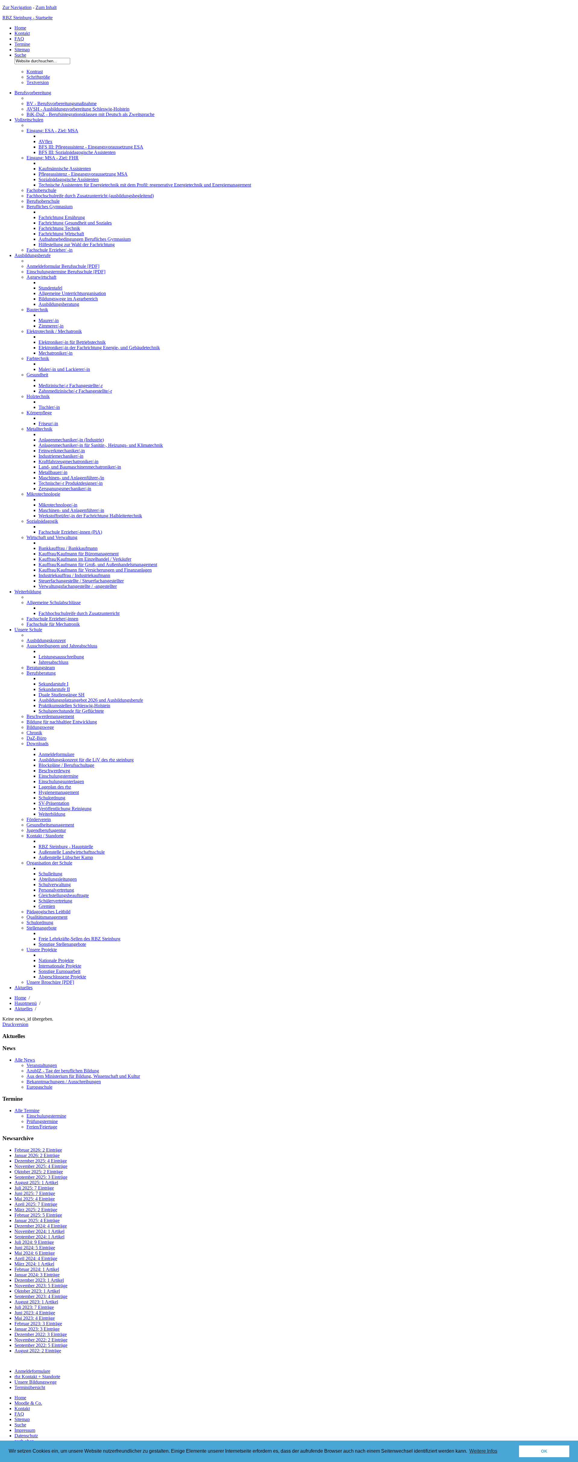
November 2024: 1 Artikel (39, 1231)
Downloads (37, 743)
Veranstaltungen (41, 1065)
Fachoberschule (41, 190)
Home (20, 27)
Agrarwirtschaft (41, 277)
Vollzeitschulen (28, 119)
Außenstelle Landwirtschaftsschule (72, 852)
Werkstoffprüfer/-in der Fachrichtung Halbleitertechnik (90, 515)
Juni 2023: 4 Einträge (34, 1312)
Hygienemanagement (59, 792)
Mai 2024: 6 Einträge (34, 1253)
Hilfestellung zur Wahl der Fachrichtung (77, 244)
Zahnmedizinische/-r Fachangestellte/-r (75, 391)
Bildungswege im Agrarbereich (68, 298)
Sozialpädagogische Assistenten (69, 179)
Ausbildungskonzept (46, 640)
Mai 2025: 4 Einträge (34, 1198)
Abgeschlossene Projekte (62, 976)
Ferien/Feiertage (41, 1126)
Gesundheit (37, 374)
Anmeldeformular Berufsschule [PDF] (62, 266)
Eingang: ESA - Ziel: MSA (52, 130)
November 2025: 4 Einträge (40, 1166)
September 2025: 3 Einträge (40, 1177)
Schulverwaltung (55, 884)
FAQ (19, 38)
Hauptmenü (25, 1003)
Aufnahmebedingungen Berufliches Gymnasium (85, 239)
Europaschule (39, 1087)
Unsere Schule (28, 629)
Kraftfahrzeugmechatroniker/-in (68, 461)
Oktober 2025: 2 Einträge (38, 1171)
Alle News (24, 1059)
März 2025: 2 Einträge (35, 1209)
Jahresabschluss (53, 662)
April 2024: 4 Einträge (35, 1258)
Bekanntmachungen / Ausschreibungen (63, 1081)
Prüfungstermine (42, 1121)
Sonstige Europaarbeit (59, 971)
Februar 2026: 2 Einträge (38, 1150)
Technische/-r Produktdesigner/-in (71, 483)
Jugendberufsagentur (46, 830)
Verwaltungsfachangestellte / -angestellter (78, 586)
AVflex (45, 141)
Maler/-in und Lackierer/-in (64, 369)
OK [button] (544, 1451)
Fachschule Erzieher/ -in (49, 250)
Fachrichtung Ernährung (62, 217)
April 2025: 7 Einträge (35, 1204)
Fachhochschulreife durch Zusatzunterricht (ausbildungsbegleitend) (90, 195)
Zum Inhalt (46, 7)
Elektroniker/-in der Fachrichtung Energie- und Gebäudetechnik (99, 347)
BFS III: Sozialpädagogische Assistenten (77, 152)
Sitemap (22, 49)
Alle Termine (26, 1110)
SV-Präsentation (54, 803)
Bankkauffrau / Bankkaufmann (68, 548)
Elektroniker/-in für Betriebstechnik (72, 342)
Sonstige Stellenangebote (62, 944)
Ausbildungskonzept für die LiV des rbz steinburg (86, 759)
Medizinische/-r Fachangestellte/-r (71, 385)
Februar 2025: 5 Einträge (38, 1215)
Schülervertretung (55, 900)
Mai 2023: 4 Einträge (34, 1318)
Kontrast (34, 71)
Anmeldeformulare (56, 754)
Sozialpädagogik (42, 521)
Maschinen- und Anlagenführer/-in (71, 510)
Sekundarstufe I (53, 683)
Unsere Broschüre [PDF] (50, 982)
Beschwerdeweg (54, 770)
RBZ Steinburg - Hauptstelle (66, 846)
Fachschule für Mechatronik (53, 624)
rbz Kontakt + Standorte (37, 1376)
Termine (22, 44)
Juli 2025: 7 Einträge (34, 1188)
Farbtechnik (37, 358)
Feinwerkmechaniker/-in (62, 450)
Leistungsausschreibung (61, 656)
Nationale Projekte (56, 960)
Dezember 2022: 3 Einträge (40, 1334)
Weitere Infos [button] (483, 1451)
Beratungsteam (40, 667)
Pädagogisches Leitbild (48, 911)
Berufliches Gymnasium (49, 206)
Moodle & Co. (28, 1403)
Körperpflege (39, 412)
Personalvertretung (56, 890)
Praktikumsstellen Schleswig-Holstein (74, 705)
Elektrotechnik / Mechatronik (54, 331)
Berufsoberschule (43, 201)
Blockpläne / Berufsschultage (66, 765)
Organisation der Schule (49, 862)
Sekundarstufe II (54, 689)
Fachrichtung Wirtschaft (61, 233)
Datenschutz (26, 1435)
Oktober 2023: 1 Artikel (37, 1291)
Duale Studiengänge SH (62, 694)
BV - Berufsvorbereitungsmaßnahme (61, 103)
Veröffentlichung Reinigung (65, 808)
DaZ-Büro (36, 738)
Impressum (24, 1430)
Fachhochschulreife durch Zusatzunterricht (79, 613)
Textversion (37, 82)
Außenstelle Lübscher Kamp (66, 857)
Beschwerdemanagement (50, 716)
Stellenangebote (41, 927)
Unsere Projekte (41, 949)
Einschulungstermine (58, 776)
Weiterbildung (27, 591)
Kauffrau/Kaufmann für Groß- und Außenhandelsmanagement (98, 564)
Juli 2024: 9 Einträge (34, 1242)
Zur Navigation (17, 7)
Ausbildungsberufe (32, 255)
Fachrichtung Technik (59, 228)
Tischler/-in (49, 407)
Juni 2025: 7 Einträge (34, 1193)
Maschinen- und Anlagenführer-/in (71, 477)
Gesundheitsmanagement (50, 824)
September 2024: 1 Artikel (39, 1236)
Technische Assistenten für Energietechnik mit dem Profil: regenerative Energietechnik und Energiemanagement (145, 184)
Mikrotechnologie (43, 494)
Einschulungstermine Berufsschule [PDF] (65, 271)
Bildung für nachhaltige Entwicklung (61, 721)
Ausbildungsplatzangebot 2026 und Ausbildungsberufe (91, 700)
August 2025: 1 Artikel (36, 1182)
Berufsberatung (41, 673)
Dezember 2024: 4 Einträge (40, 1225)
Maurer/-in (49, 320)
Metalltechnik (39, 428)
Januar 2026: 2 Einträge (37, 1155)
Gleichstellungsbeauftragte (64, 895)
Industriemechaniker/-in (61, 456)
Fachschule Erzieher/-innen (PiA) (70, 532)
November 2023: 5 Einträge (40, 1285)
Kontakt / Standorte (45, 835)
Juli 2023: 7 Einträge (34, 1307)
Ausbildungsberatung (59, 304)
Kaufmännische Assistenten (65, 168)
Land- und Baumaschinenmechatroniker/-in (80, 466)
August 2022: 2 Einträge (37, 1350)
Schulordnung (52, 797)
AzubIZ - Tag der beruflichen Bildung (62, 1070)
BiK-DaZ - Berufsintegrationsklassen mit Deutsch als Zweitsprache (90, 114)
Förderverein (38, 819)
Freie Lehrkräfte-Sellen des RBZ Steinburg (79, 938)
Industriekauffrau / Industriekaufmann (74, 575)
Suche (20, 55)
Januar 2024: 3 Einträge (37, 1274)
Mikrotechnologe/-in (58, 504)
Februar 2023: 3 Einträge (38, 1323)
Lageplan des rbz (55, 786)
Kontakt (22, 33)
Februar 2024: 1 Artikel (36, 1269)
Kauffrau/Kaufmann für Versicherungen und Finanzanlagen (95, 570)
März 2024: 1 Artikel (34, 1263)
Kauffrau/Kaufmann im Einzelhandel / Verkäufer (85, 559)
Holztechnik (38, 396)
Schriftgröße (38, 77)
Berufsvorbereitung (32, 92)
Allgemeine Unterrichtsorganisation (72, 293)
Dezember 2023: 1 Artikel (39, 1280)
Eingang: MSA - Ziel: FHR (52, 157)
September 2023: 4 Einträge (40, 1296)
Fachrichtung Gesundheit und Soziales (75, 222)
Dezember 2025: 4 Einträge (40, 1160)
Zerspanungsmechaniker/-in (65, 488)
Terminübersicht (29, 1387)
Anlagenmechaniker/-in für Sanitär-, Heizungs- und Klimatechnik (101, 445)
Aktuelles (23, 987)
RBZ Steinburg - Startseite (27, 17)
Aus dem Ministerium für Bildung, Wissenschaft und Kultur (83, 1076)
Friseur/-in (48, 423)
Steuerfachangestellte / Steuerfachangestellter (81, 580)
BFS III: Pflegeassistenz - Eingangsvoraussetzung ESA (91, 146)
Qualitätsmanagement (46, 917)
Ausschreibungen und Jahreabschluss (61, 645)
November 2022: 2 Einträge (40, 1339)
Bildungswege (40, 727)
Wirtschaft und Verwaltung (51, 537)
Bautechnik (37, 309)
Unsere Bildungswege (35, 1382)
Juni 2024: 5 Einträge (34, 1247)
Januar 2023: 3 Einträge (37, 1329)
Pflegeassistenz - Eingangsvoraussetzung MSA (83, 174)
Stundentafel (50, 287)
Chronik (34, 732)
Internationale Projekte (60, 965)
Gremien (47, 906)
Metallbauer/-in (53, 472)
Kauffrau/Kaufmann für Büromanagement (79, 553)
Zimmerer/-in (51, 325)
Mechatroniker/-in (56, 353)
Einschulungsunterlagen (61, 781)
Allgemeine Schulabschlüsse (53, 602)
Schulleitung (50, 873)
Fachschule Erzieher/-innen (52, 618)
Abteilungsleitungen (58, 879)
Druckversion (15, 1024)
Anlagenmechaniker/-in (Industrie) (71, 439)
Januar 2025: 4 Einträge (37, 1220)
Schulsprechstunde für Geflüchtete (71, 711)
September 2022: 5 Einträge (40, 1345)
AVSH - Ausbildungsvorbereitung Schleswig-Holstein (77, 108)
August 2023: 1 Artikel (36, 1301)
